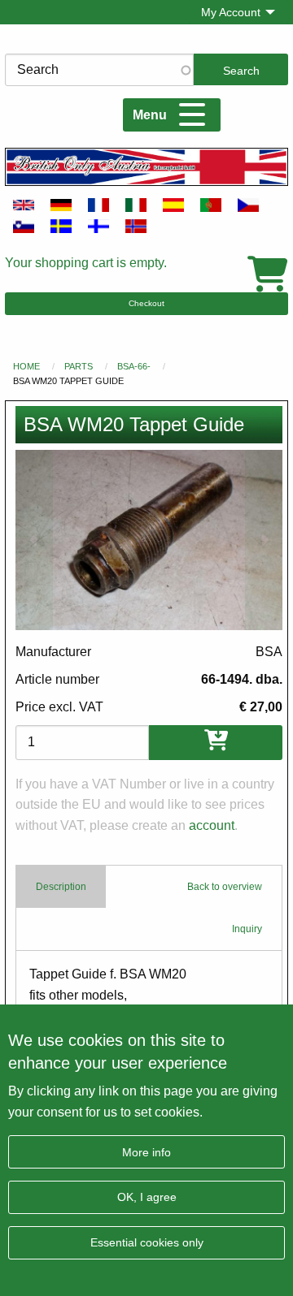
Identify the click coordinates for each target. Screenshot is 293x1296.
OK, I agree (147, 1196)
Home (26, 366)
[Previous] (34, 540)
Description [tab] (61, 886)
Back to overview (224, 886)
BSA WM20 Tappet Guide (68, 381)
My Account (230, 12)
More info (146, 1152)
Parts (78, 366)
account (211, 825)
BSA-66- (134, 366)
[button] (148, 540)
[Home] (146, 166)
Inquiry (247, 929)
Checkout (146, 303)
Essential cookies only (146, 1242)
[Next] (263, 540)
